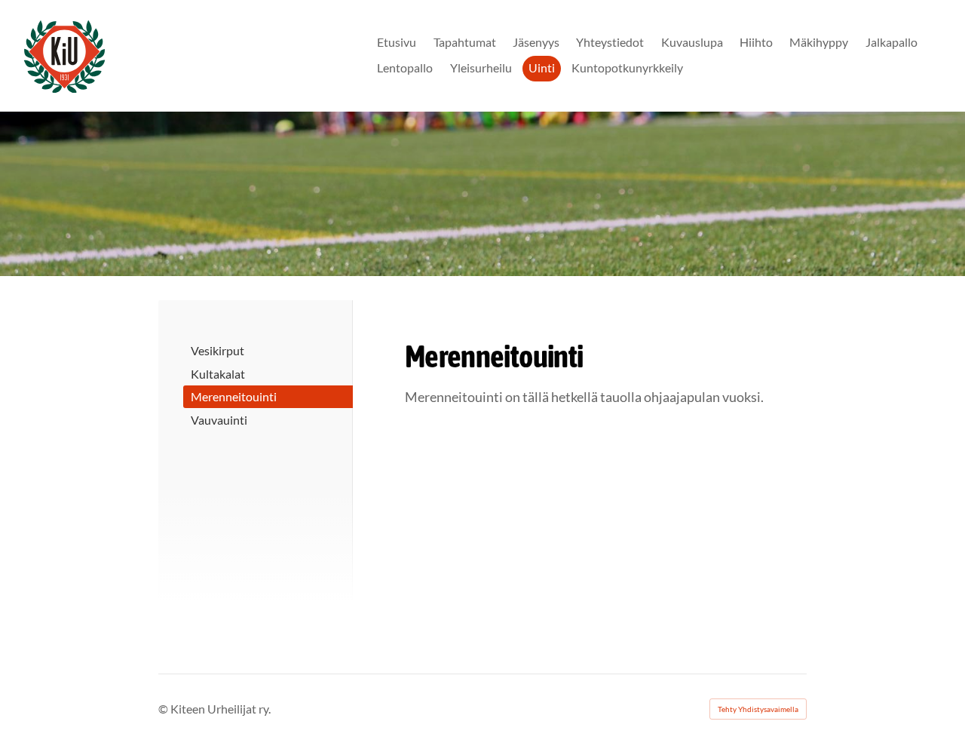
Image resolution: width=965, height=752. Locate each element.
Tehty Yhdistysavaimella (758, 709)
